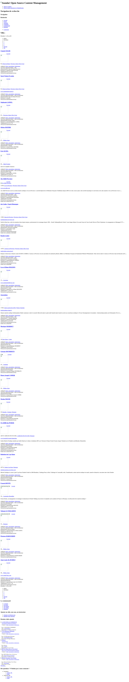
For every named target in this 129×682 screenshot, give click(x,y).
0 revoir (8, 53)
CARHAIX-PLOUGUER (23, 435)
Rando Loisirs (5, 236)
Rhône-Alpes (6, 140)
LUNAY (5, 646)
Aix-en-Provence (8, 185)
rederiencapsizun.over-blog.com (8, 470)
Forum (5, 21)
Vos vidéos (6, 607)
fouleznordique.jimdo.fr (6, 310)
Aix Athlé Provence (6, 179)
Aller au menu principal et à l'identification (14, 8)
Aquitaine (5, 364)
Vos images (6, 606)
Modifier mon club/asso (9, 616)
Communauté (7, 25)
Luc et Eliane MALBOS (8, 267)
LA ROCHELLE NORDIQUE (9, 622)
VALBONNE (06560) (8, 637)
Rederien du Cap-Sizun (8, 454)
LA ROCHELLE (7, 628)
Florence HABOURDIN (8, 536)
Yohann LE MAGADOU (8, 511)
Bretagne (14, 412)
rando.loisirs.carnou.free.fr (7, 251)
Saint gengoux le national (9, 655)
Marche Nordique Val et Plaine (9, 658)
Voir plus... (3, 665)
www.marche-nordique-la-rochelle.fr (9, 623)
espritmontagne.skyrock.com (7, 219)
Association (4, 295)
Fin (4, 48)
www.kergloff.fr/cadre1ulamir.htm (9, 438)
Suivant (5, 46)
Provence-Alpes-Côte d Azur (17, 63)
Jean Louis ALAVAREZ (8, 560)
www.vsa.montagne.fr (6, 632)
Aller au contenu (7, 6)
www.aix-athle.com (5, 188)
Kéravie (4, 640)
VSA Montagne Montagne (8, 631)
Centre (10, 339)
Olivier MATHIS (6, 127)
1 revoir (13, 486)
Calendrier (6, 24)
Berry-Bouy (5, 339)
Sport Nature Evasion (7, 76)
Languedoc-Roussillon (8, 496)
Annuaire (6, 23)
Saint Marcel (6, 663)
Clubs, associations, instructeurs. (12, 66)
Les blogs (6, 605)
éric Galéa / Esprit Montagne (9, 204)
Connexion (6, 29)
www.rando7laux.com (6, 575)
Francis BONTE (6, 483)
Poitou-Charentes (20, 307)
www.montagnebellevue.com (7, 282)
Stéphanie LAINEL (7, 102)
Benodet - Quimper (6, 412)
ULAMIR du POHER (7, 423)
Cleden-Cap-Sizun (8, 467)
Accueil (5, 20)
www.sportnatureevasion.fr (7, 91)
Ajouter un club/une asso (9, 615)
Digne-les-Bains (6, 63)
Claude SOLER (5, 51)
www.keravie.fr (5, 641)
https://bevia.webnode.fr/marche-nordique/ (10, 650)
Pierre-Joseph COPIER (8, 375)
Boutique (6, 27)
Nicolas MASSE (5, 399)
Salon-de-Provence (8, 217)
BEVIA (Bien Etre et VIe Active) (10, 649)
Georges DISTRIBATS (8, 351)
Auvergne (5, 280)
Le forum (6, 603)
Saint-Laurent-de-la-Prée (10, 307)
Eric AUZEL (4, 151)
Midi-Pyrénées (6, 164)
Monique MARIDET (7, 326)
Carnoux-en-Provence (9, 248)
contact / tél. (9, 672)
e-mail (8, 674)
